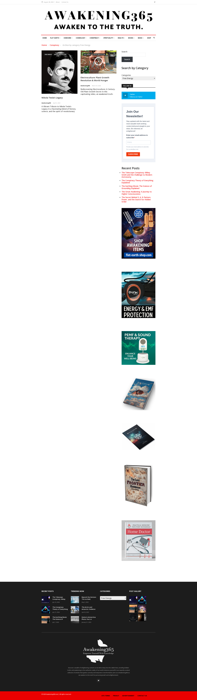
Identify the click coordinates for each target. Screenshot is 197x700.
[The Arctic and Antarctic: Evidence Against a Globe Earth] (75, 610)
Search (124, 51)
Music (140, 38)
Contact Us (65, 2)
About (58, 2)
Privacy (116, 696)
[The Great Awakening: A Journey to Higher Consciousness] (142, 612)
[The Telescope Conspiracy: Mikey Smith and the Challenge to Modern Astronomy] (46, 600)
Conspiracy (94, 38)
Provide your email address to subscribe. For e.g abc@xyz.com (137, 148)
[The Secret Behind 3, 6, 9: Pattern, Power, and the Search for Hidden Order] (133, 620)
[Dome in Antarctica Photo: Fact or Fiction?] (75, 620)
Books (131, 38)
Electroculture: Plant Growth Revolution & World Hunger (95, 79)
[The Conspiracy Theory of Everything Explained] (46, 610)
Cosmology (80, 38)
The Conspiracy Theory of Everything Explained (137, 181)
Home (44, 38)
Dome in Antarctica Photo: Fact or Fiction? (89, 619)
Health (121, 38)
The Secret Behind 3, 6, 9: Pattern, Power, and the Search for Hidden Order (136, 199)
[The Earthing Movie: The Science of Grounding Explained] (46, 620)
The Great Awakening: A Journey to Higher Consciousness (137, 192)
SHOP (149, 38)
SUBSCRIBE (133, 154)
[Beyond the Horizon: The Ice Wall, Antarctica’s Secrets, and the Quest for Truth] (75, 600)
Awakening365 (46, 103)
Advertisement (128, 696)
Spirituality (108, 38)
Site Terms (105, 696)
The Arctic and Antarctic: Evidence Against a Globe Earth (88, 610)
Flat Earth (54, 38)
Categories (126, 75)
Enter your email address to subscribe (137, 136)
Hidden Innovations (60, 54)
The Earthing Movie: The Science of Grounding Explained (137, 187)
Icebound (68, 38)
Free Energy (48, 54)
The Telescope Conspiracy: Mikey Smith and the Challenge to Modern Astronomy (137, 174)
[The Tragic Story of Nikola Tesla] (142, 620)
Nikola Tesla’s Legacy (52, 97)
